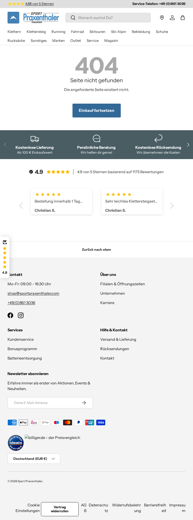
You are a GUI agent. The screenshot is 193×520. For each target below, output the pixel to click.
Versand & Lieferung (118, 339)
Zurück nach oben (96, 249)
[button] (182, 17)
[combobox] (108, 18)
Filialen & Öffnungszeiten (122, 284)
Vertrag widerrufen (59, 509)
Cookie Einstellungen (28, 508)
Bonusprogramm (22, 348)
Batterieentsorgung (25, 358)
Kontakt (107, 358)
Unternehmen (112, 293)
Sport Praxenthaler (30, 481)
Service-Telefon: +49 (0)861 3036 (158, 4)
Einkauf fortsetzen (96, 110)
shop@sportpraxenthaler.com (33, 293)
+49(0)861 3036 (21, 302)
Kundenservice (21, 339)
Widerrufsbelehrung (126, 508)
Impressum (177, 508)
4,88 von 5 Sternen (39, 4)
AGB (83, 508)
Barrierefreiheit (155, 508)
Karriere (107, 302)
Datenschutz (98, 508)
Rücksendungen (114, 348)
